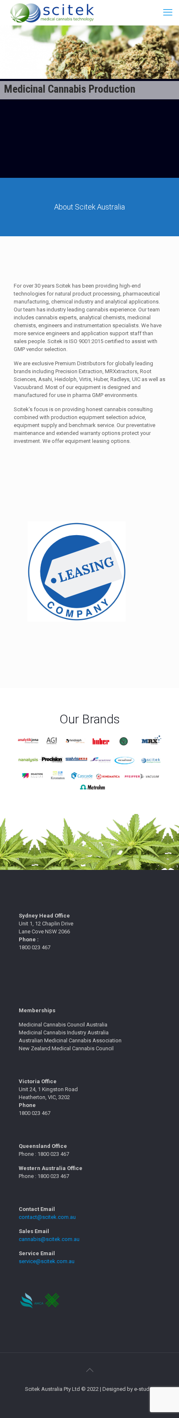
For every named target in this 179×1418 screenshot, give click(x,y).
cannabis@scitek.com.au (49, 1239)
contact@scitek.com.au (47, 1217)
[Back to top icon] (89, 1370)
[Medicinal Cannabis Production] (51, 12)
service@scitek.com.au (47, 1261)
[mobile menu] (168, 12)
